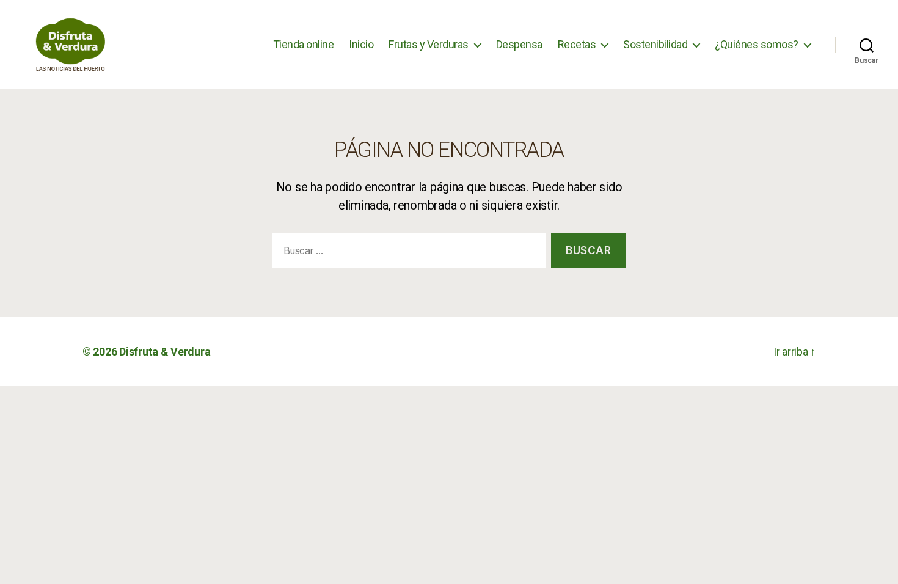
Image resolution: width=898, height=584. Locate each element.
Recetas (577, 44)
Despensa (519, 44)
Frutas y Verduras (429, 44)
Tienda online (303, 44)
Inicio (361, 44)
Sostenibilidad (655, 44)
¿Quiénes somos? (756, 44)
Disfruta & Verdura (164, 351)
